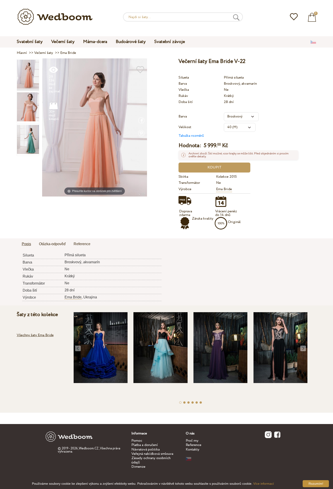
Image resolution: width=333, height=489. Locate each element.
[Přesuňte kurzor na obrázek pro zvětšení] (94, 127)
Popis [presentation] (26, 244)
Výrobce (185, 189)
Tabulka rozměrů (191, 135)
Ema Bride (224, 189)
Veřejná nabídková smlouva (152, 453)
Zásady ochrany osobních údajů (151, 460)
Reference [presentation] (82, 244)
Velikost (185, 127)
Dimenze (138, 466)
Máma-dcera (95, 41)
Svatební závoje (169, 41)
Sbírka (183, 177)
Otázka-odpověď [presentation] (52, 244)
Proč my (192, 440)
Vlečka (184, 90)
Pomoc (136, 440)
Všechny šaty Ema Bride (35, 335)
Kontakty (192, 449)
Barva (183, 84)
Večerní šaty (63, 41)
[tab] (26, 244)
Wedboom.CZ (89, 448)
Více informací (263, 483)
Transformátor (189, 183)
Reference (193, 445)
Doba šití (186, 102)
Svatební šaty (30, 41)
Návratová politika (145, 449)
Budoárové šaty (131, 41)
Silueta (184, 77)
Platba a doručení (144, 445)
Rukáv (183, 96)
